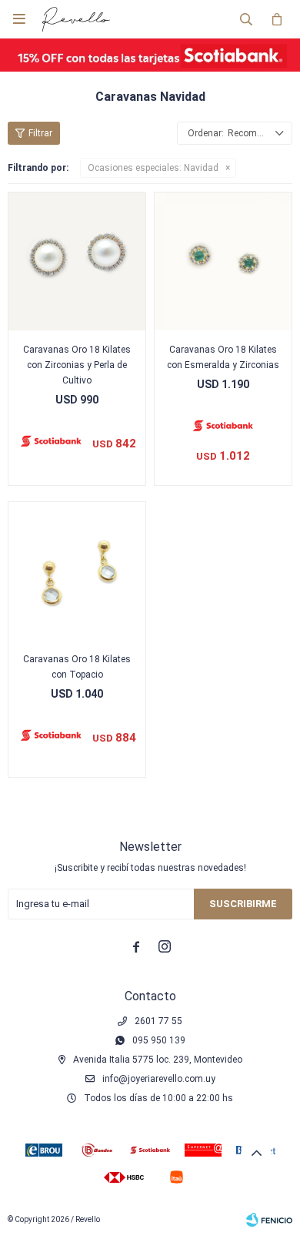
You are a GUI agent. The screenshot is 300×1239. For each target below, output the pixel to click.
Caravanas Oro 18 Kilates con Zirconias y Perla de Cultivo (77, 365)
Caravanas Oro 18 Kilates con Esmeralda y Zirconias (223, 357)
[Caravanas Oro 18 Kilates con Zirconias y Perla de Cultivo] (77, 261)
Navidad (153, 167)
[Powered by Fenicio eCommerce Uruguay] (269, 1219)
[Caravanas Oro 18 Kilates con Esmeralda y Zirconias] (223, 261)
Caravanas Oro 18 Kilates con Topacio (77, 667)
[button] (246, 19)
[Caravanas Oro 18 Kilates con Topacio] (77, 570)
